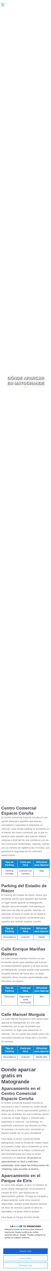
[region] (25, 1246)
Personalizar (25, 1258)
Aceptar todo (25, 1251)
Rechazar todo (25, 1265)
